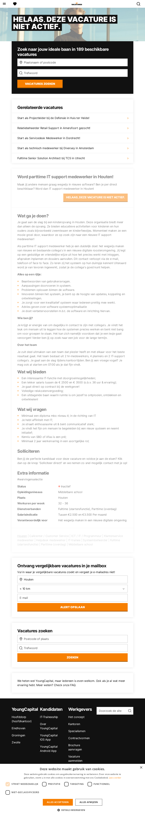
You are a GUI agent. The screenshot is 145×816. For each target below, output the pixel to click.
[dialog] (72, 790)
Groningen (18, 735)
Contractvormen (79, 738)
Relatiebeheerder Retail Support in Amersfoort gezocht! (53, 128)
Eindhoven (18, 728)
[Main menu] (4, 4)
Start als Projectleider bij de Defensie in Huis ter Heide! (53, 118)
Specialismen (76, 731)
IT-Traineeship (49, 717)
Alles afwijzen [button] (89, 802)
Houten (22, 536)
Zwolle (16, 742)
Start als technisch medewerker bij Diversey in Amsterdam (55, 148)
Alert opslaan (72, 607)
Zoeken (72, 657)
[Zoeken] (140, 4)
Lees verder (115, 777)
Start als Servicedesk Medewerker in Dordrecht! (48, 138)
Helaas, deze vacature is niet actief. (95, 197)
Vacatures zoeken (40, 83)
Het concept (76, 717)
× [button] (141, 767)
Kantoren (74, 724)
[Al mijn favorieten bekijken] (15, 4)
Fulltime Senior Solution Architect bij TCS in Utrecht (51, 158)
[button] (72, 810)
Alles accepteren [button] (58, 802)
